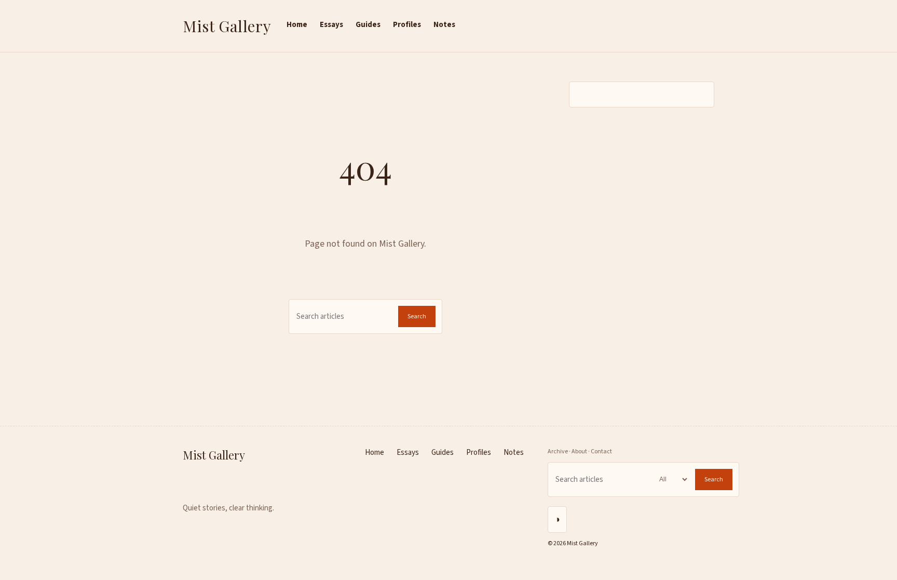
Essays (331, 24)
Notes (444, 24)
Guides (368, 24)
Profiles (407, 24)
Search (416, 316)
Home (297, 24)
